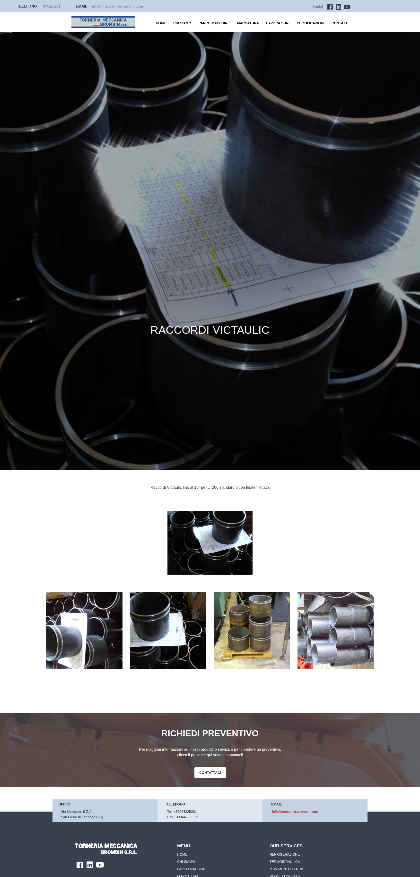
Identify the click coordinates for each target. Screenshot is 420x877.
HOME (161, 23)
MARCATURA (248, 23)
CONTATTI (340, 23)
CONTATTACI (210, 773)
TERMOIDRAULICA (285, 862)
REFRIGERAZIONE (285, 854)
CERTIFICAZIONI (310, 23)
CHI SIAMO (182, 23)
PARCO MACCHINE (214, 23)
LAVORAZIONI (277, 23)
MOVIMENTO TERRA (286, 869)
